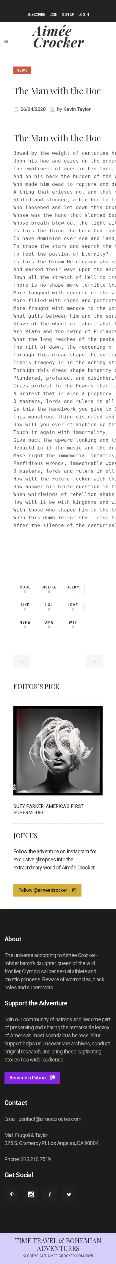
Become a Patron (28, 1078)
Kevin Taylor (77, 109)
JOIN (53, 15)
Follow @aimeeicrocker (42, 890)
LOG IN (84, 15)
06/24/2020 (32, 109)
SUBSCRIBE (36, 15)
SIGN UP (68, 15)
